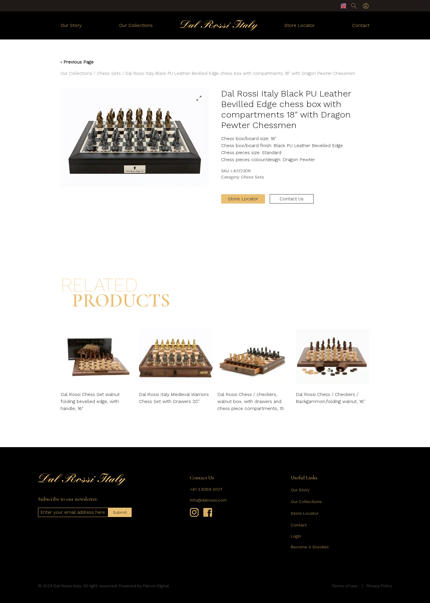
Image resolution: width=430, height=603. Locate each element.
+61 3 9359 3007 (206, 489)
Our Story (71, 25)
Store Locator (299, 25)
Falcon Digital (156, 585)
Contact (360, 25)
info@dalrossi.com (208, 500)
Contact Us (292, 198)
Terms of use (344, 585)
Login (296, 536)
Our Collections (136, 25)
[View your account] (365, 6)
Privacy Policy (379, 585)
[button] (199, 98)
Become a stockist (310, 547)
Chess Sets (109, 73)
